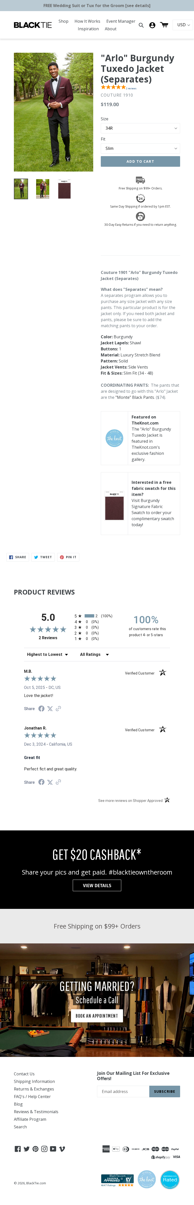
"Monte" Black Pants (134, 397)
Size (104, 119)
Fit (103, 139)
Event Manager (120, 21)
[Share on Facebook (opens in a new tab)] (41, 709)
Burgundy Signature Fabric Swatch (147, 506)
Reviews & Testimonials (36, 1111)
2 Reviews (55, 637)
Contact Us (24, 1074)
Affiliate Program (30, 1119)
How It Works (87, 21)
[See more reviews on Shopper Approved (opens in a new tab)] (58, 709)
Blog (18, 1104)
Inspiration (88, 29)
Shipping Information (34, 1081)
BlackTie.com (36, 1183)
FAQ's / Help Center (32, 1096)
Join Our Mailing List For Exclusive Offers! (133, 1076)
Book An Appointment (97, 1016)
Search (20, 1127)
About (110, 29)
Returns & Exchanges (34, 1089)
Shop (63, 21)
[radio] (97, 616)
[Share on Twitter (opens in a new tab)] (50, 708)
